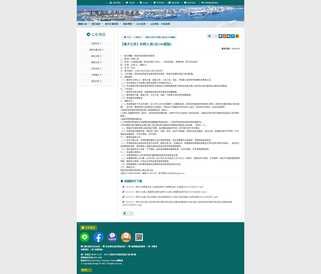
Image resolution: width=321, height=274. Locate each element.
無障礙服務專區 (138, 246)
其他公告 (95, 81)
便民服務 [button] (95, 24)
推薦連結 (99, 249)
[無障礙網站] (86, 270)
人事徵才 (95, 75)
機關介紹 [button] (82, 24)
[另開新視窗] (84, 237)
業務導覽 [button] (127, 24)
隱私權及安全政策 (92, 246)
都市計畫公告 (95, 50)
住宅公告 (95, 68)
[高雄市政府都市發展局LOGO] (111, 13)
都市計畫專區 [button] (111, 24)
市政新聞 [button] (165, 24)
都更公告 (95, 62)
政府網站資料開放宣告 (116, 246)
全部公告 (95, 43)
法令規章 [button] (141, 24)
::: (79, 224)
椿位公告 (95, 56)
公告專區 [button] (154, 24)
